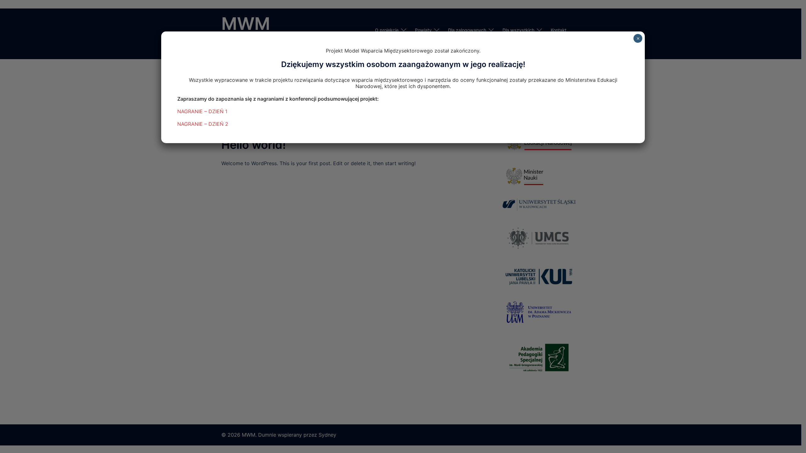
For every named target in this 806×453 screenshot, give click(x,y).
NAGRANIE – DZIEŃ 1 (202, 111)
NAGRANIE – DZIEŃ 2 (202, 124)
